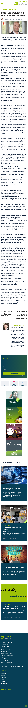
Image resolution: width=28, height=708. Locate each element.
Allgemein (4, 9)
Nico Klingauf (6, 578)
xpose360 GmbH (5, 648)
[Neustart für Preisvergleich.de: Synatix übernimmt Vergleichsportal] (14, 593)
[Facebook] (16, 350)
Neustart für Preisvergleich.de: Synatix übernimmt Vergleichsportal (14, 607)
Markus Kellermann (9, 19)
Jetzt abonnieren (14, 373)
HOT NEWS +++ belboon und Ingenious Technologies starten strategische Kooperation (7, 314)
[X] (18, 350)
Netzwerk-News (13, 9)
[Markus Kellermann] (2, 19)
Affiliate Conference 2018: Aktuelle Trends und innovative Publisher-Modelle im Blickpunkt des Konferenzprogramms (21, 315)
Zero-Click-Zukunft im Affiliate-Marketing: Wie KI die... (12, 489)
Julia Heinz (5, 538)
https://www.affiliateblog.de (18, 325)
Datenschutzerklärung (21, 375)
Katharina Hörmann (7, 499)
